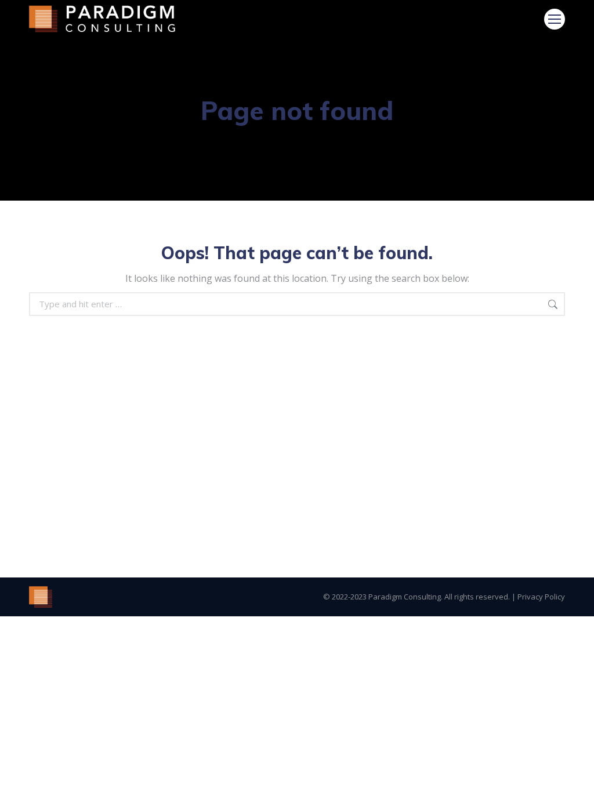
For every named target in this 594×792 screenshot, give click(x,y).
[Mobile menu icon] (554, 19)
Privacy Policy (541, 596)
